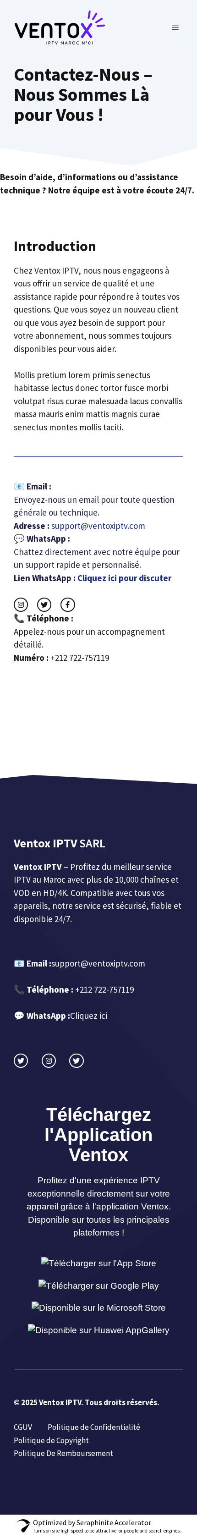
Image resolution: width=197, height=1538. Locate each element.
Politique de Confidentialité (94, 1427)
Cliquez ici (88, 1015)
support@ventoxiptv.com (98, 963)
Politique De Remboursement (63, 1453)
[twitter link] (44, 605)
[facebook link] (67, 605)
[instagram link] (21, 605)
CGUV (23, 1427)
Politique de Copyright (52, 1440)
